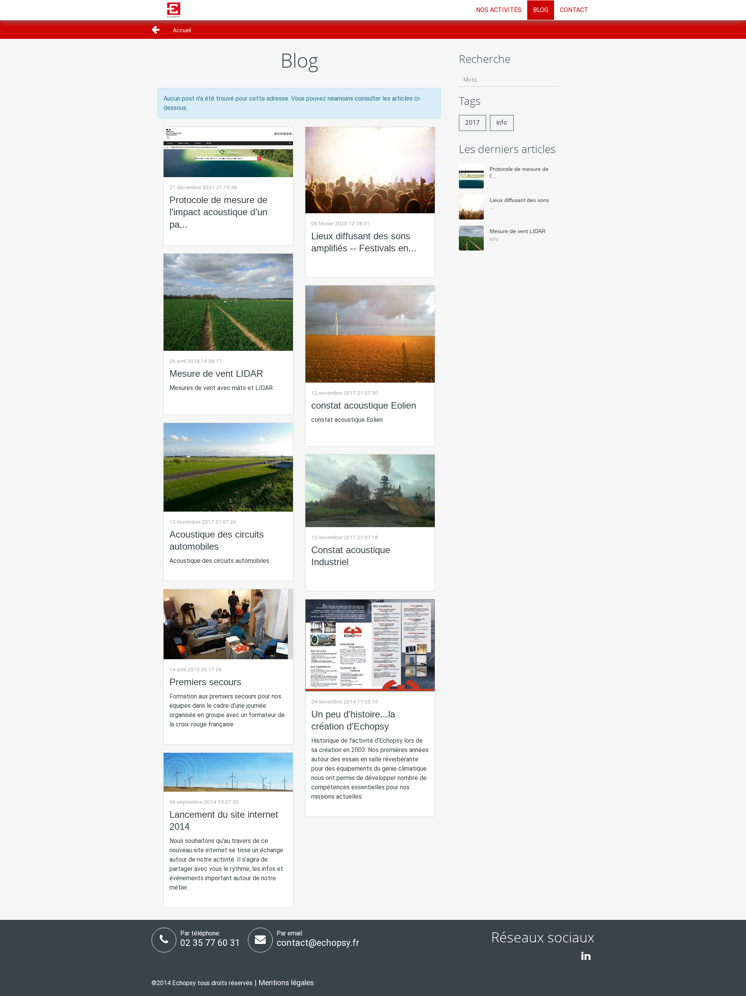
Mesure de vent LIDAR (216, 373)
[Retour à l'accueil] (173, 8)
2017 (472, 122)
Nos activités (498, 10)
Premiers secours (205, 682)
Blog (540, 10)
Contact (574, 10)
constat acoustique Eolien (363, 405)
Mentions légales (286, 982)
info (502, 122)
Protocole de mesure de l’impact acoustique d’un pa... (218, 212)
